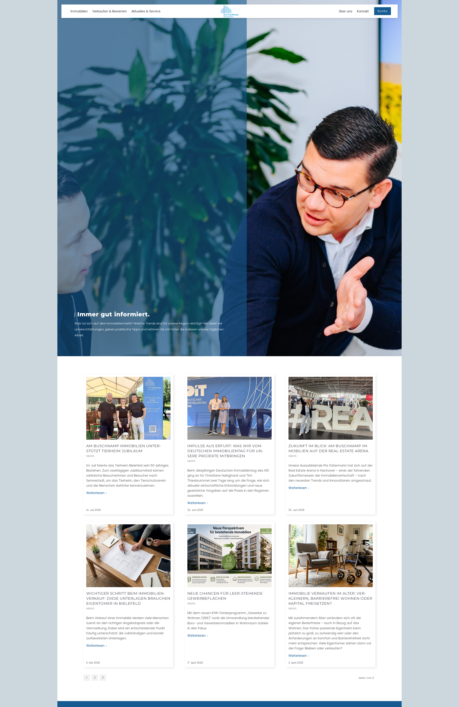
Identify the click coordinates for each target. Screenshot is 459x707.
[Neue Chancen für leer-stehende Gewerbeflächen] (229, 555)
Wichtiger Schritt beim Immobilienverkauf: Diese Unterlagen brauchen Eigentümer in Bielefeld (128, 598)
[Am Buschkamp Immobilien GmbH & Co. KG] (229, 11)
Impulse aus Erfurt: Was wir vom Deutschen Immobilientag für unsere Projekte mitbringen (225, 451)
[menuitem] (79, 11)
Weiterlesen (95, 493)
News (90, 456)
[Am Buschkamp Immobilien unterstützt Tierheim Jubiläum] (128, 408)
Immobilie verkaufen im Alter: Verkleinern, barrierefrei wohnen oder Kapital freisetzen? (330, 598)
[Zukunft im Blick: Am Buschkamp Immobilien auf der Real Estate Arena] (330, 408)
